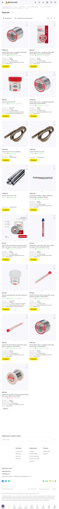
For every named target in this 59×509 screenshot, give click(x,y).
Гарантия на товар (34, 458)
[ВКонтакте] (3, 481)
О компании (19, 451)
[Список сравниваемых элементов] (47, 2)
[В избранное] (27, 23)
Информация (33, 448)
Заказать (5, 408)
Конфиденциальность (44, 489)
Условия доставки (34, 456)
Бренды (45, 453)
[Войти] (43, 2)
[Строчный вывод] (51, 18)
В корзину (6, 66)
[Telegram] (6, 481)
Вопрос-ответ (46, 451)
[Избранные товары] (51, 2)
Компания (18, 448)
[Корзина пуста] (55, 2)
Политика (18, 458)
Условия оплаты (33, 453)
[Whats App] (9, 481)
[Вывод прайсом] (54, 18)
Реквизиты (18, 453)
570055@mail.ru (6, 473)
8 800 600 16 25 (6, 471)
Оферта (54, 489)
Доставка (31, 461)
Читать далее (45, 500)
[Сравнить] (27, 25)
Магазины (18, 456)
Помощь (31, 451)
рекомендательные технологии (31, 493)
